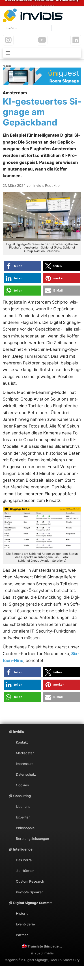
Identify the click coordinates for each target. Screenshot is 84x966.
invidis (18, 732)
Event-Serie (25, 924)
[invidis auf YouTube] (42, 40)
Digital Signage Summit (32, 903)
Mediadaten (25, 753)
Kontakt (22, 742)
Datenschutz (26, 774)
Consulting (22, 796)
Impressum (25, 764)
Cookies (22, 785)
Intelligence (22, 849)
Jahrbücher (25, 871)
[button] (22, 266)
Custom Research (30, 881)
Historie (22, 913)
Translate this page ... (45, 946)
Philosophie (25, 828)
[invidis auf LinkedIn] (75, 40)
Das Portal (24, 860)
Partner (22, 935)
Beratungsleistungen (32, 839)
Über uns (23, 806)
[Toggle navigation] (42, 53)
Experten (23, 817)
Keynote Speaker (29, 892)
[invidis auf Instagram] (8, 40)
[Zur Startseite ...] (34, 15)
